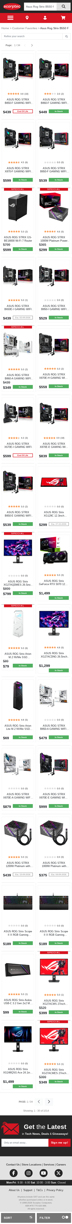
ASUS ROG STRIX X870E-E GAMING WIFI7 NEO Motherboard (54, 797)
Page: (9, 45)
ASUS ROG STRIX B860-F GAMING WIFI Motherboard (54, 103)
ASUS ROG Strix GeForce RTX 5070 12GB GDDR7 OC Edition (54, 584)
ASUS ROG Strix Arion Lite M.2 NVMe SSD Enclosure (18, 729)
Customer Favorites (25, 28)
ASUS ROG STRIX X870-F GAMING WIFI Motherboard (18, 172)
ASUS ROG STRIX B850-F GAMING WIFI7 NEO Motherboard (54, 172)
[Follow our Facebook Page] (14, 1174)
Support (27, 1190)
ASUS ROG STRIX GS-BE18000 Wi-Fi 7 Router (18, 239)
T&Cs (39, 1190)
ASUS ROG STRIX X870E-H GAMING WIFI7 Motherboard (54, 378)
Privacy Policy (55, 1190)
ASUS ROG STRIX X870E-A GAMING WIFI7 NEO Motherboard (18, 797)
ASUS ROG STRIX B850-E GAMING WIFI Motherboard (18, 516)
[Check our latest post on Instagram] (29, 1174)
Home (5, 28)
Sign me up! (59, 1142)
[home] (12, 6)
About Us (14, 1190)
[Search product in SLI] (64, 7)
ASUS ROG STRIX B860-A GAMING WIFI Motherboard (18, 378)
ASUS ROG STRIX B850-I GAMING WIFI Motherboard (54, 309)
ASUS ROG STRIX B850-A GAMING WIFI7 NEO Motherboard (54, 729)
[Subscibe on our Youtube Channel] (44, 1174)
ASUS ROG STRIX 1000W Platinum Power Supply (53, 241)
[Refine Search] (66, 36)
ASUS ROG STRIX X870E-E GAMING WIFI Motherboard (54, 447)
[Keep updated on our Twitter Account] (59, 1174)
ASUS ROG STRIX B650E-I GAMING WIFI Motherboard (18, 309)
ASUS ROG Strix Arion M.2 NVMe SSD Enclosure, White (18, 657)
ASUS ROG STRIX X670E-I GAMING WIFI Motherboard (18, 447)
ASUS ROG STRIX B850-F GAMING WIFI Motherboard (18, 103)
